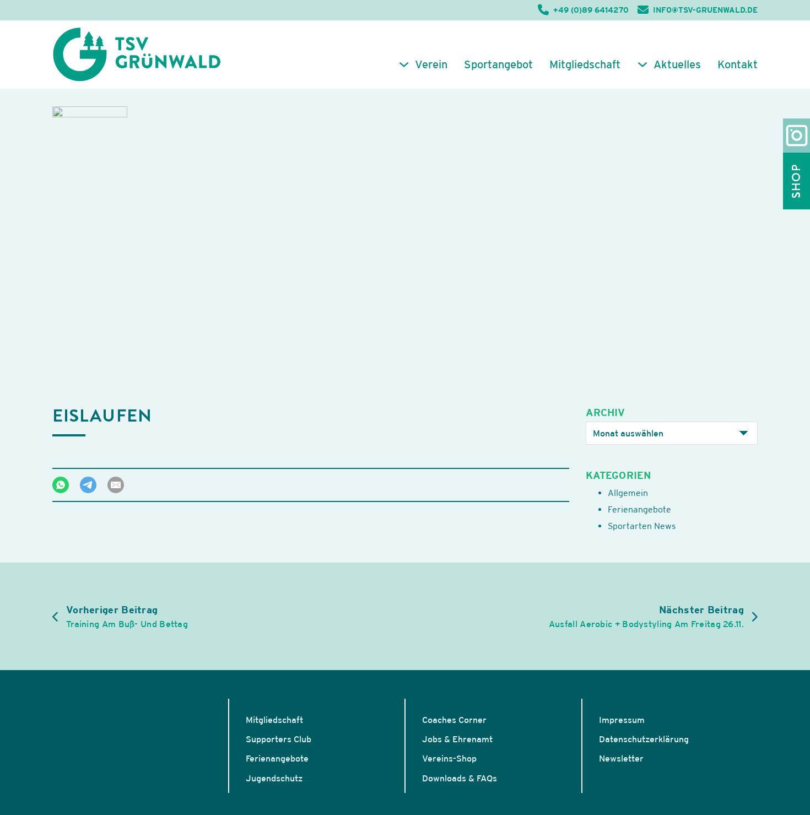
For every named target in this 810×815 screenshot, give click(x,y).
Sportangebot (498, 64)
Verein (431, 64)
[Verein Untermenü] (403, 64)
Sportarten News (642, 526)
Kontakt (737, 64)
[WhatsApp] (60, 485)
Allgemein (628, 493)
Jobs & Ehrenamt (457, 739)
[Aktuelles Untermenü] (642, 64)
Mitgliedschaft (584, 64)
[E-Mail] (115, 485)
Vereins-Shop (449, 758)
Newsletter (621, 758)
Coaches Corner (454, 719)
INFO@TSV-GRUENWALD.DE (705, 10)
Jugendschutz (274, 778)
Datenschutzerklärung (644, 739)
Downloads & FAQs (459, 778)
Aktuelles (677, 64)
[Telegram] (88, 485)
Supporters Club (278, 739)
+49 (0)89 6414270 (591, 10)
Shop (796, 181)
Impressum (622, 719)
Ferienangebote (639, 509)
